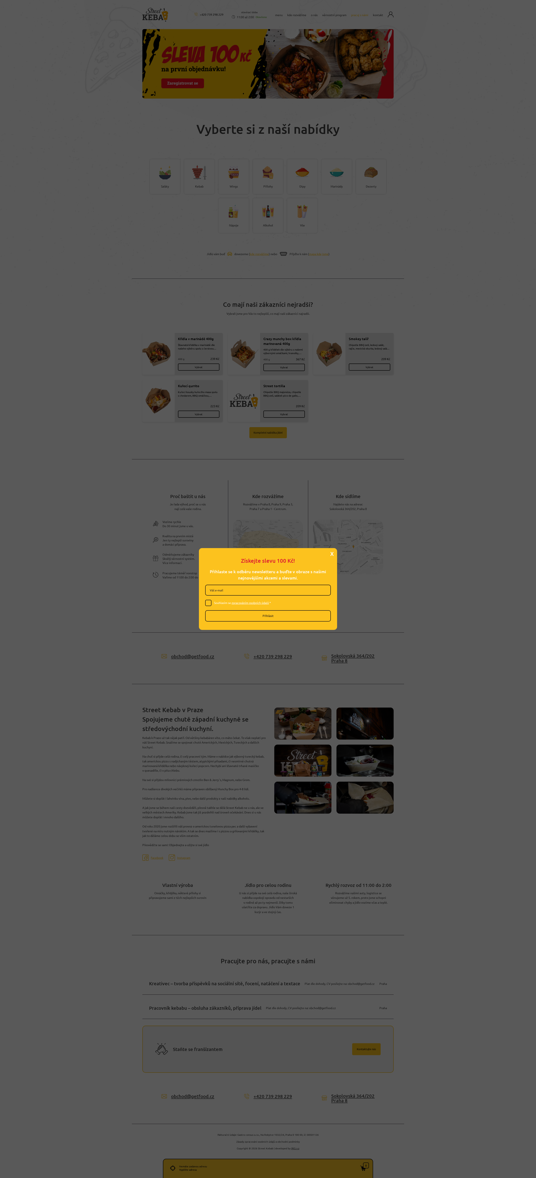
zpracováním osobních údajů (250, 603)
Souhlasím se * (242, 603)
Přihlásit (268, 616)
